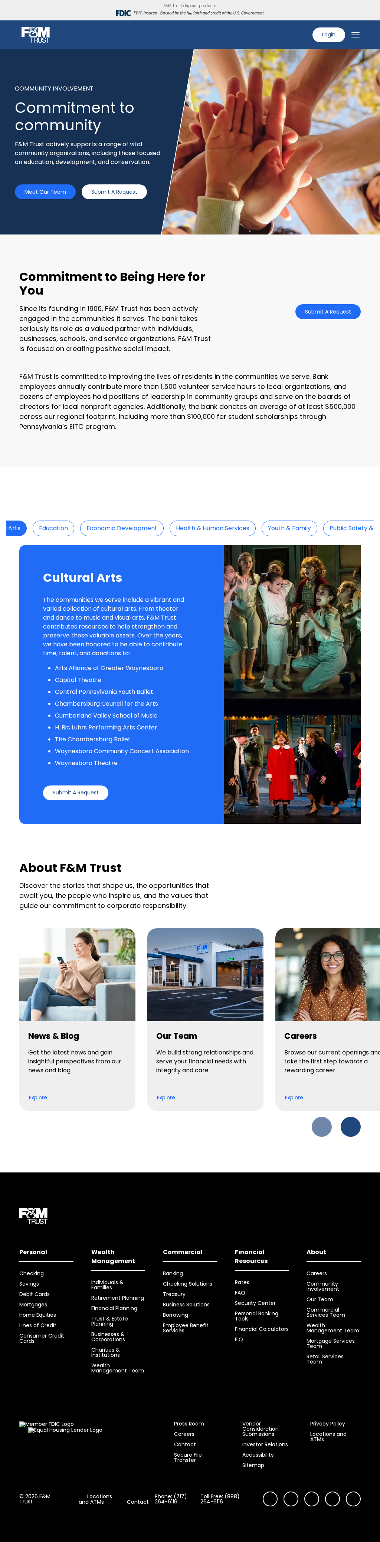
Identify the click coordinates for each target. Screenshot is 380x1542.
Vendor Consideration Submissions (260, 1429)
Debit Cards (34, 1294)
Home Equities (37, 1315)
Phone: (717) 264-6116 (171, 1499)
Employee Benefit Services (186, 1328)
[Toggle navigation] (355, 35)
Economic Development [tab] (121, 528)
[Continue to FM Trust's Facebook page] (353, 1499)
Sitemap (253, 1465)
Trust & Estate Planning (109, 1321)
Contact (185, 1444)
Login (328, 34)
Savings (29, 1283)
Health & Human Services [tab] (212, 528)
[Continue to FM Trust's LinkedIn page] (311, 1499)
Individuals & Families (107, 1285)
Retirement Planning (117, 1298)
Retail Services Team (325, 1359)
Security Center (255, 1303)
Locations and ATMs (328, 1436)
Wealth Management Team (117, 1368)
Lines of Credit (37, 1325)
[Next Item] (351, 1127)
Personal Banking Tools (256, 1316)
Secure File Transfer (188, 1457)
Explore (38, 1097)
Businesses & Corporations (108, 1337)
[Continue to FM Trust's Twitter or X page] (332, 1499)
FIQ (239, 1339)
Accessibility (258, 1455)
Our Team (320, 1299)
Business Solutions (186, 1304)
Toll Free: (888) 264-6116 (220, 1499)
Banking (173, 1273)
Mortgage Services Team (331, 1343)
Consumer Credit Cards (41, 1338)
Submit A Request (114, 192)
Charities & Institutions (105, 1352)
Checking (31, 1273)
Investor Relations (265, 1444)
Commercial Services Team (326, 1312)
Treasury (174, 1294)
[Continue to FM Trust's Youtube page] (291, 1499)
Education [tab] (53, 528)
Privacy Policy (327, 1423)
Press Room (189, 1423)
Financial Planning (114, 1308)
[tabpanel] (190, 684)
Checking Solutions (187, 1283)
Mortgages (33, 1304)
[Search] (302, 34)
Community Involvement (323, 1286)
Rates (242, 1282)
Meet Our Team (45, 192)
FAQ (240, 1292)
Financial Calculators (262, 1329)
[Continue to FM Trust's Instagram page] (270, 1499)
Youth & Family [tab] (289, 528)
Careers (317, 1273)
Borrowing (175, 1315)
